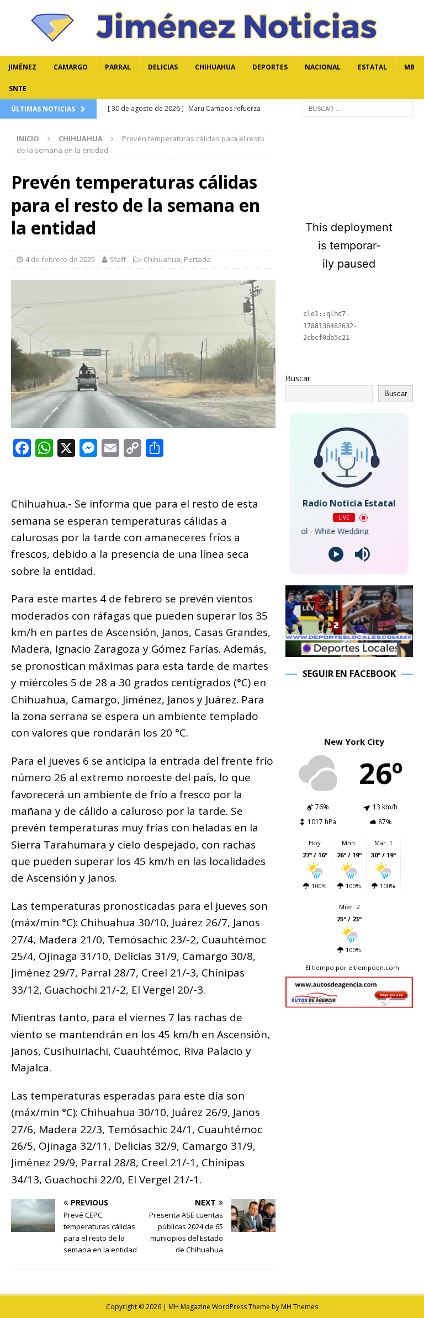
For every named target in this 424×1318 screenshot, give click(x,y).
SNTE (17, 88)
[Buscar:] (358, 108)
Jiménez (22, 67)
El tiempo (319, 967)
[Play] (336, 554)
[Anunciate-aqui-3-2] (348, 1001)
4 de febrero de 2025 (60, 259)
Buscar (297, 378)
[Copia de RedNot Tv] (348, 650)
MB (409, 67)
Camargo (71, 67)
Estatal (372, 67)
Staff (118, 259)
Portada (197, 259)
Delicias (163, 67)
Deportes (270, 67)
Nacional (323, 67)
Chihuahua (215, 67)
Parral (118, 67)
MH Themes (299, 1306)
